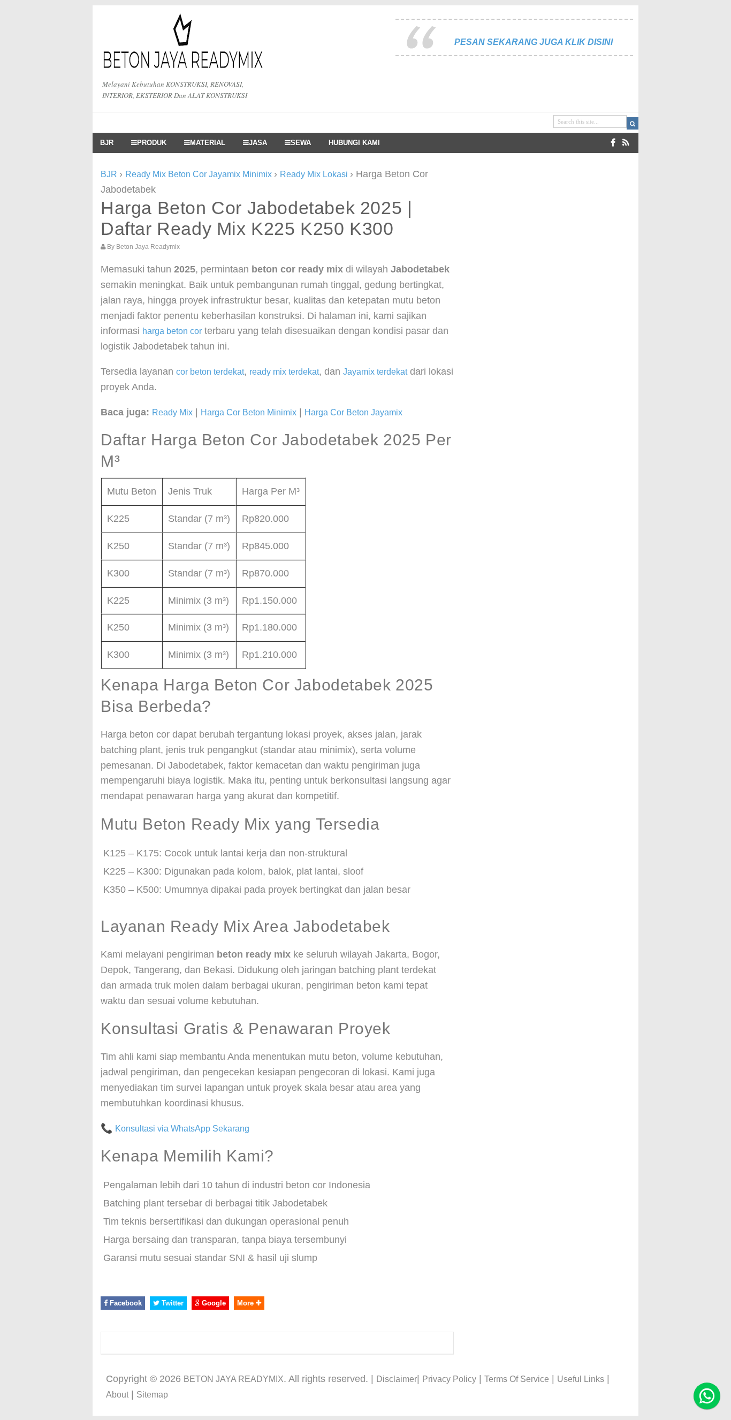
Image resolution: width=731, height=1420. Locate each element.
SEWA (301, 143)
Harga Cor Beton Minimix (248, 412)
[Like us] (613, 143)
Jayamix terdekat (375, 371)
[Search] (632, 123)
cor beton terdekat (210, 371)
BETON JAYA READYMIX (234, 1379)
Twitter (171, 1303)
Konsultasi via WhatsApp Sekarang (182, 1128)
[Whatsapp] (707, 1396)
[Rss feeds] (625, 143)
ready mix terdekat (284, 371)
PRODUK (151, 143)
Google (213, 1303)
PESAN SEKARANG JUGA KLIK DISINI (533, 42)
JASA (258, 143)
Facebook (125, 1303)
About (117, 1394)
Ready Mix (172, 412)
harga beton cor (172, 331)
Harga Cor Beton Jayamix (353, 412)
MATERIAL (207, 143)
